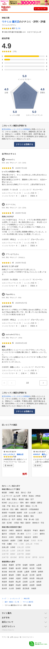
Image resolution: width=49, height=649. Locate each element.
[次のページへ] (43, 382)
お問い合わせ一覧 (15, 637)
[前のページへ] (11, 382)
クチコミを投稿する (24, 144)
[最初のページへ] (4, 382)
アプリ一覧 (5, 637)
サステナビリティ (28, 637)
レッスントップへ (40, 9)
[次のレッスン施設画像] (46, 453)
